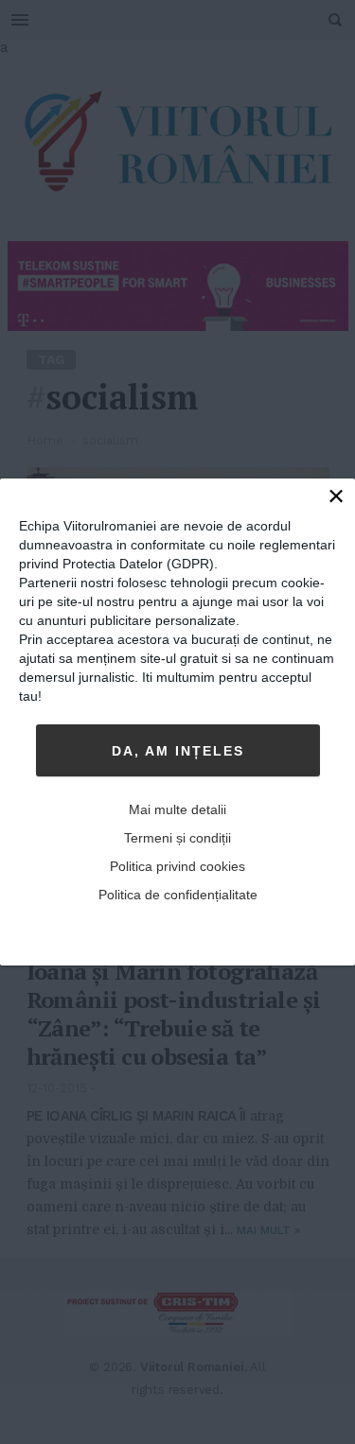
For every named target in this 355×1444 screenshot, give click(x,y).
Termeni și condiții (177, 837)
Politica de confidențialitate (177, 894)
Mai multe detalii (177, 809)
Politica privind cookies (177, 866)
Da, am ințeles (178, 750)
